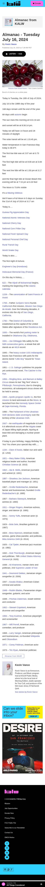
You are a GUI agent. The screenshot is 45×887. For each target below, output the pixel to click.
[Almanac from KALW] (8, 22)
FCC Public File (10, 823)
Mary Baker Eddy (17, 458)
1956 (4, 379)
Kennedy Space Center (30, 403)
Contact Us (9, 832)
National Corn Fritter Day (13, 228)
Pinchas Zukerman (18, 599)
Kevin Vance (10, 44)
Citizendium (11, 639)
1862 (4, 470)
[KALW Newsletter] (22, 712)
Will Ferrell (14, 624)
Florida (22, 406)
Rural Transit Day (10, 245)
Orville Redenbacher (18, 487)
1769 (4, 303)
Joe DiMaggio (15, 341)
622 (4, 283)
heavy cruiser (19, 353)
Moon (36, 400)
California (6, 306)
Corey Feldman (16, 645)
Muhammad (26, 283)
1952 (4, 607)
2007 (4, 423)
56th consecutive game (13, 344)
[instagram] (7, 848)
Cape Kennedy (11, 406)
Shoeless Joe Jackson (19, 478)
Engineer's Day (9, 266)
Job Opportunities (11, 808)
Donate (38, 3)
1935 (4, 332)
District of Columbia (22, 321)
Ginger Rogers (16, 507)
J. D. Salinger (15, 367)
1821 (4, 458)
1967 (4, 624)
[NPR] (8, 869)
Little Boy (19, 359)
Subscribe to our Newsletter (15, 828)
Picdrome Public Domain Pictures (17, 88)
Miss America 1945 (11, 539)
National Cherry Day (11, 223)
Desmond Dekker (17, 573)
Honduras (22, 266)
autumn (18, 114)
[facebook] (7, 843)
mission (5, 400)
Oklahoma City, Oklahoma (25, 335)
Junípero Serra (23, 303)
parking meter (30, 332)
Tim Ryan (13, 650)
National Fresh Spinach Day (15, 234)
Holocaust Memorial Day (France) (17, 272)
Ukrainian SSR (22, 418)
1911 (4, 507)
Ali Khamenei (15, 565)
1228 (4, 294)
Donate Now (9, 813)
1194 (4, 450)
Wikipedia (35, 636)
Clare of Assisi (15, 450)
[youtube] (7, 857)
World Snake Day (10, 250)
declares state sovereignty (19, 415)
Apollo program (16, 397)
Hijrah (15, 283)
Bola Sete (13, 524)
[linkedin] (7, 852)
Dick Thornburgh (17, 553)
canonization (19, 294)
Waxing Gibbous (14, 193)
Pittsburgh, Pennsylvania (13, 385)
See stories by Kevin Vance (26, 692)
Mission (7, 803)
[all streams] (42, 884)
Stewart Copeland (17, 607)
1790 (4, 321)
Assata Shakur (15, 582)
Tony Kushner (15, 616)
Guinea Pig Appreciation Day (15, 212)
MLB (17, 347)
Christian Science (10, 464)
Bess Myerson (15, 533)
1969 (4, 397)
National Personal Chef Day (15, 239)
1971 (4, 645)
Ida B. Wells (14, 470)
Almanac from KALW (13, 656)
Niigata (32, 426)
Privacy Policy (10, 818)
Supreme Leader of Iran (27, 568)
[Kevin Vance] (7, 668)
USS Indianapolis (34, 353)
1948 (4, 590)
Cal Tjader (14, 544)
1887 (4, 478)
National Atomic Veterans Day (16, 218)
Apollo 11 (28, 397)
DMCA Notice (9, 837)
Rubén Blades (15, 590)
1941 (4, 341)
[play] (3, 884)
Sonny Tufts (14, 516)
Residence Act (35, 327)
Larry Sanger (15, 633)
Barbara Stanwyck (17, 499)
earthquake (17, 423)
